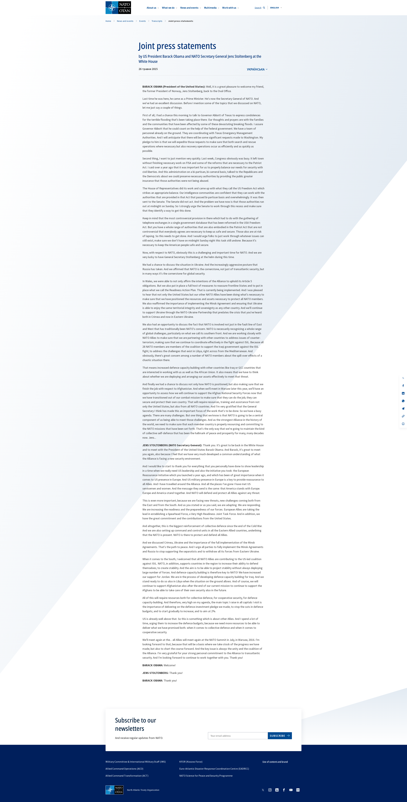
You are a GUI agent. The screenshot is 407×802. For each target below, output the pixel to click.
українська (256, 69)
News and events (189, 7)
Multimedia (210, 7)
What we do (168, 7)
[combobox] (276, 8)
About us (151, 7)
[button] (276, 8)
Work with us (229, 7)
